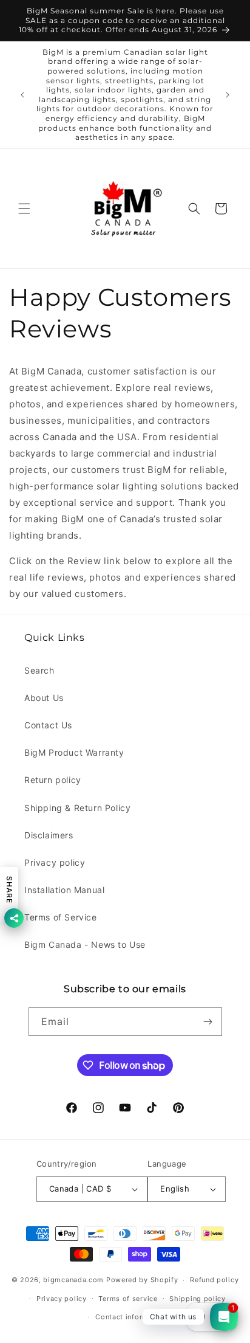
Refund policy (214, 1280)
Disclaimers (48, 835)
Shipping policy (197, 1298)
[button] (24, 208)
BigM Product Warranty (74, 752)
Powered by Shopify (142, 1280)
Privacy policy (54, 862)
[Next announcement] (227, 94)
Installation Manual (64, 890)
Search (39, 670)
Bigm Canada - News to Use (85, 944)
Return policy (52, 780)
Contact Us (48, 725)
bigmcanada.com (73, 1280)
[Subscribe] (208, 1021)
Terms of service (127, 1298)
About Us (44, 697)
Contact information (130, 1317)
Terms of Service (60, 917)
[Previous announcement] (22, 94)
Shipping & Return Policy (77, 808)
